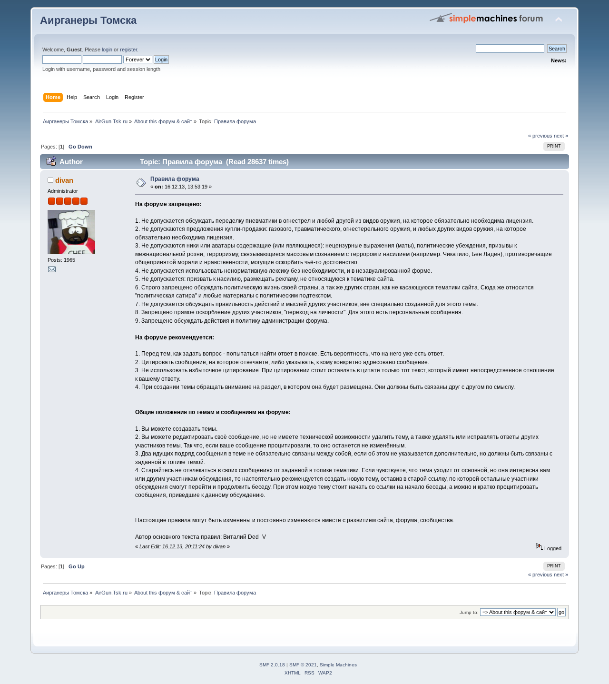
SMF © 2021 (303, 664)
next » (561, 136)
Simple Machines (338, 664)
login (107, 49)
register (128, 49)
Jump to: (469, 612)
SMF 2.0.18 (272, 664)
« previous (540, 136)
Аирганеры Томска (88, 20)
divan (64, 180)
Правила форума (174, 179)
